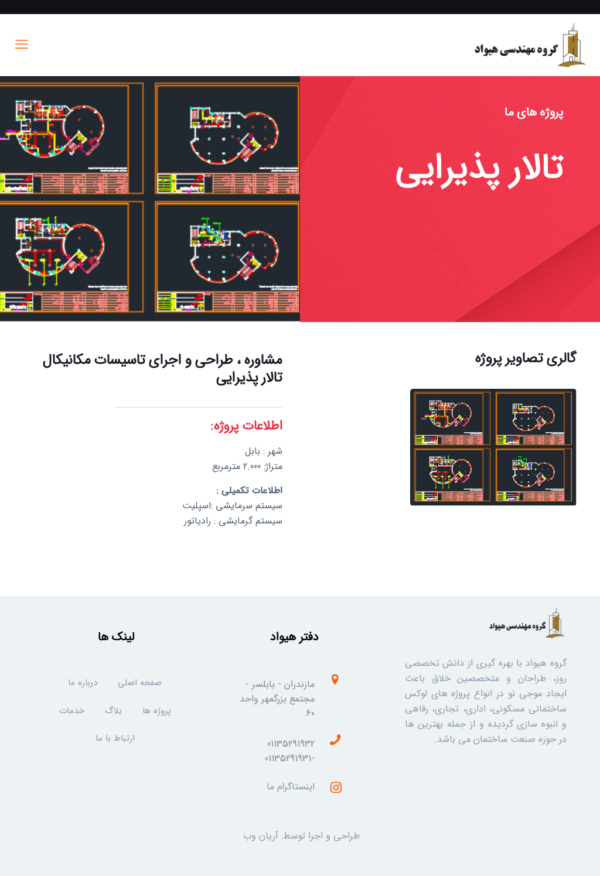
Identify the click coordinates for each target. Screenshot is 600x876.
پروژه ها (156, 711)
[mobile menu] (22, 45)
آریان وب (260, 836)
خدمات (71, 711)
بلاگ (113, 711)
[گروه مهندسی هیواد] (528, 45)
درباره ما (82, 683)
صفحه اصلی (140, 683)
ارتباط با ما (115, 738)
